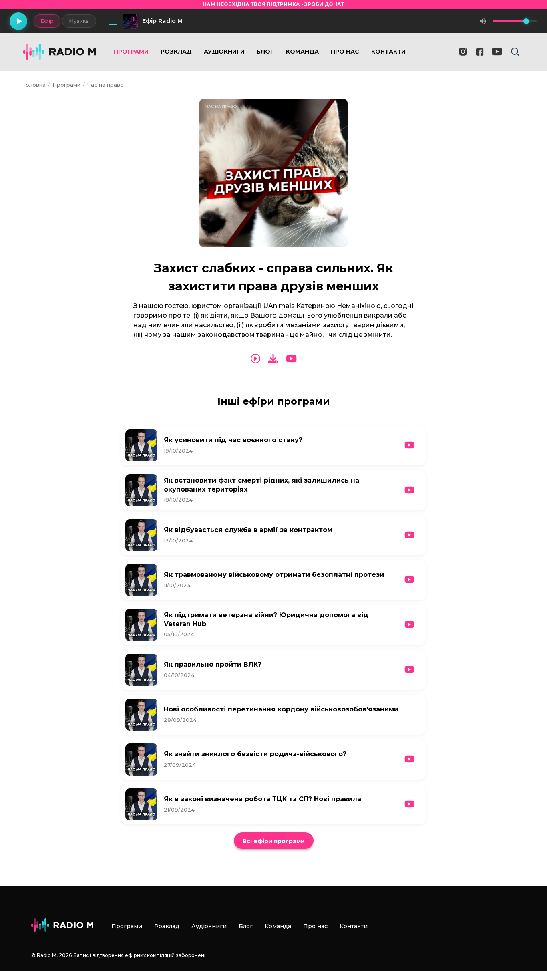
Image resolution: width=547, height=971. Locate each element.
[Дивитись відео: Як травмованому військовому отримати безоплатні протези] (409, 580)
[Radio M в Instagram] (463, 51)
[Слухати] (255, 359)
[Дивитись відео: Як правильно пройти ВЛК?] (409, 670)
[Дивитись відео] (291, 359)
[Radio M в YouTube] (497, 51)
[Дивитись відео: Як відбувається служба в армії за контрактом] (409, 535)
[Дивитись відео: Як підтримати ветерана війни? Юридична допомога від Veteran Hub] (409, 625)
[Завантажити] (273, 359)
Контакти (388, 51)
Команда (302, 51)
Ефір (47, 21)
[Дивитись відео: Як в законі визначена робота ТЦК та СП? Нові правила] (409, 804)
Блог (265, 51)
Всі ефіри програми (274, 841)
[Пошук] (515, 51)
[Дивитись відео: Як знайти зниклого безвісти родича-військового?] (409, 759)
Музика (79, 21)
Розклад (176, 51)
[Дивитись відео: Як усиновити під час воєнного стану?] (409, 445)
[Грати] (18, 21)
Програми (131, 51)
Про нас (345, 51)
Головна (34, 84)
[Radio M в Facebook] (480, 52)
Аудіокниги (224, 51)
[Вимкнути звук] (483, 21)
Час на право (105, 84)
